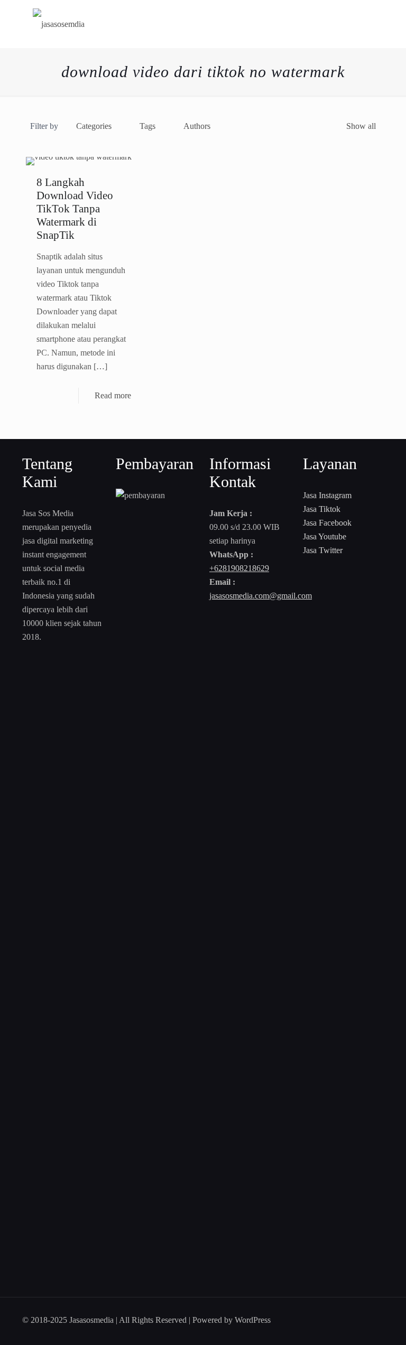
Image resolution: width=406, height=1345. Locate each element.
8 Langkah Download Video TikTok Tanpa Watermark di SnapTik (74, 208)
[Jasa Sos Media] (59, 24)
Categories (94, 126)
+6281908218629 (239, 568)
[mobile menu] (367, 24)
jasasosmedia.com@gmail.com (260, 595)
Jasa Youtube (324, 536)
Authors (196, 126)
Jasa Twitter (323, 550)
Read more (113, 395)
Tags (147, 126)
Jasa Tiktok (321, 509)
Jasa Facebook (327, 522)
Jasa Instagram (327, 495)
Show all (361, 126)
